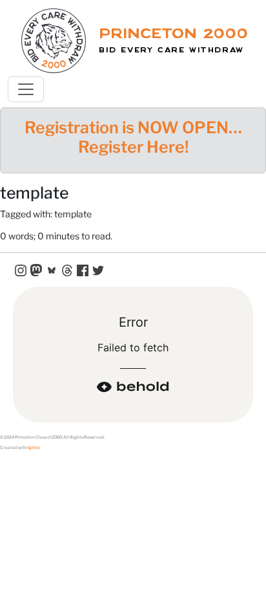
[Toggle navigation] (26, 89)
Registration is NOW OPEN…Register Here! (133, 137)
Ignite (34, 447)
